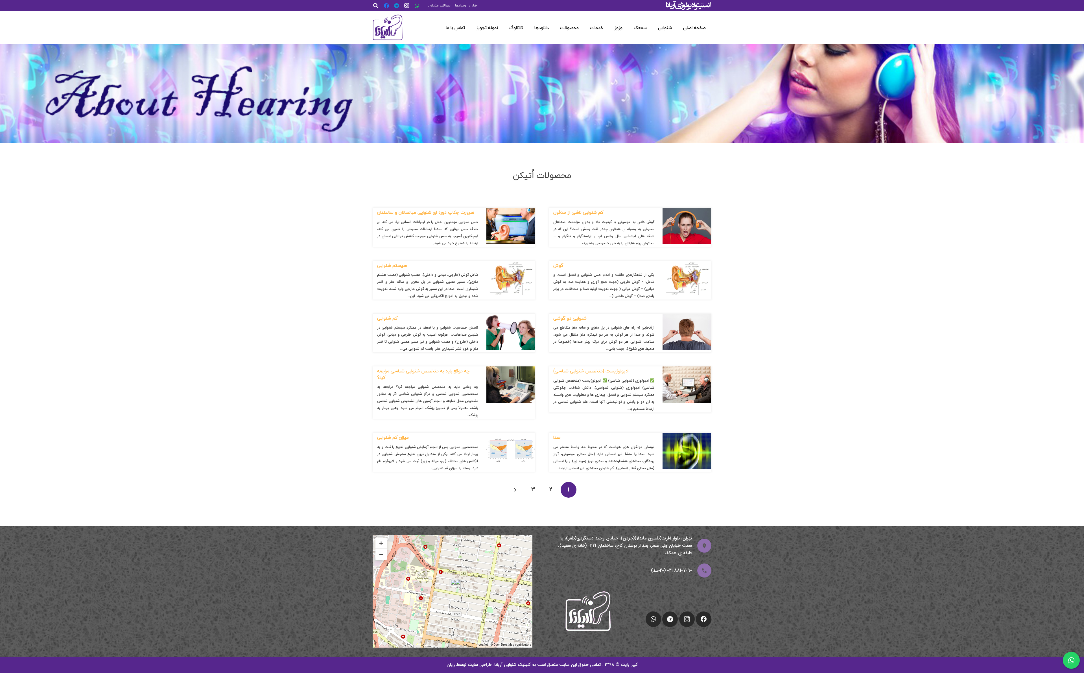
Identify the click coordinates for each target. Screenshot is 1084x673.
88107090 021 (679, 570)
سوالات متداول (439, 5)
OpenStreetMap (503, 645)
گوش (558, 265)
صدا (557, 437)
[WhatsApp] (417, 6)
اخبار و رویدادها (466, 5)
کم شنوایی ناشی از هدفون (578, 212)
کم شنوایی (387, 318)
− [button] (381, 554)
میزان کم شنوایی (393, 437)
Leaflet (483, 645)
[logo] (388, 28)
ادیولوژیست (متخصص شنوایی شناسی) (590, 371)
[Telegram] (397, 6)
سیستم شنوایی (392, 265)
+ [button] (381, 543)
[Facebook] (386, 6)
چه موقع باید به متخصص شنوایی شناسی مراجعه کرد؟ (423, 374)
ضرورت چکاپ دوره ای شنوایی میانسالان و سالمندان (425, 212)
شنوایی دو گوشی (570, 318)
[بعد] (515, 490)
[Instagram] (407, 6)
